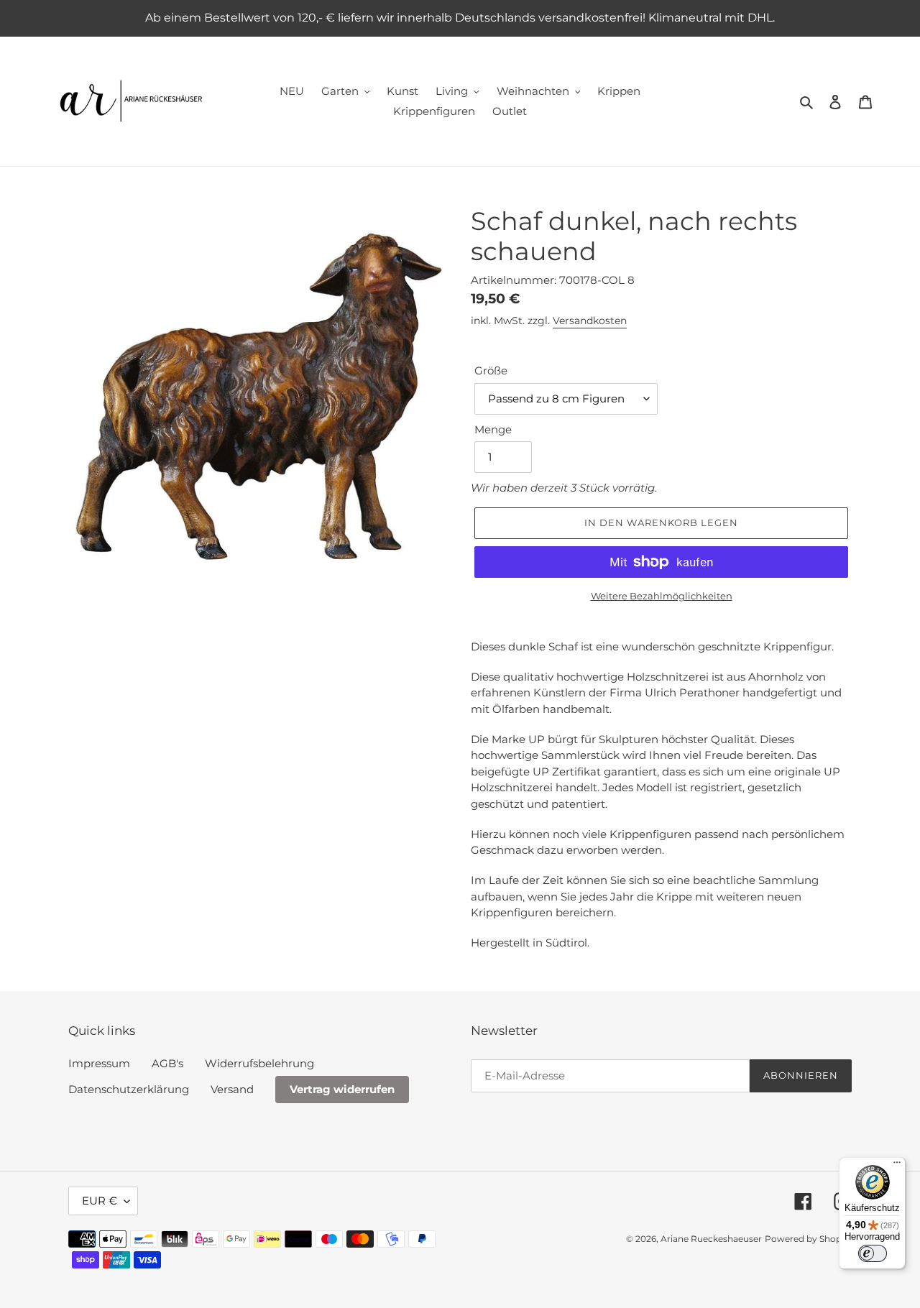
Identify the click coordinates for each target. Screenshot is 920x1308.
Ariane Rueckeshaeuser (711, 1238)
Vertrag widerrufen (342, 1089)
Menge (493, 429)
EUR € (99, 1200)
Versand (232, 1089)
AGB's (167, 1063)
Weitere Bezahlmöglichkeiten (661, 596)
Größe (490, 370)
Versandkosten (590, 320)
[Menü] (897, 1165)
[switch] (872, 1253)
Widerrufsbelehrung (259, 1063)
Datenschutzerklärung (128, 1089)
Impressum (99, 1063)
